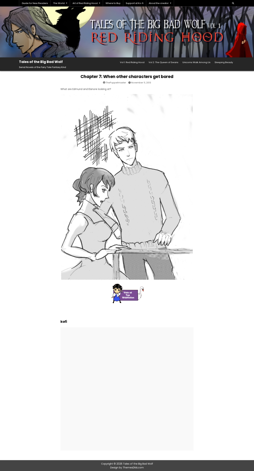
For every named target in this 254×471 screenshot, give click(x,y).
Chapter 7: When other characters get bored (127, 76)
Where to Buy (113, 3)
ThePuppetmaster (116, 82)
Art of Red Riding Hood (85, 3)
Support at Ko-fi (134, 3)
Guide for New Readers (35, 3)
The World (59, 3)
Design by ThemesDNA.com (127, 467)
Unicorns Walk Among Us (196, 62)
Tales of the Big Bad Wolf (41, 61)
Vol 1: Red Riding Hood (132, 62)
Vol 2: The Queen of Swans (163, 62)
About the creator (159, 3)
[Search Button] (233, 3)
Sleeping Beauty (224, 62)
